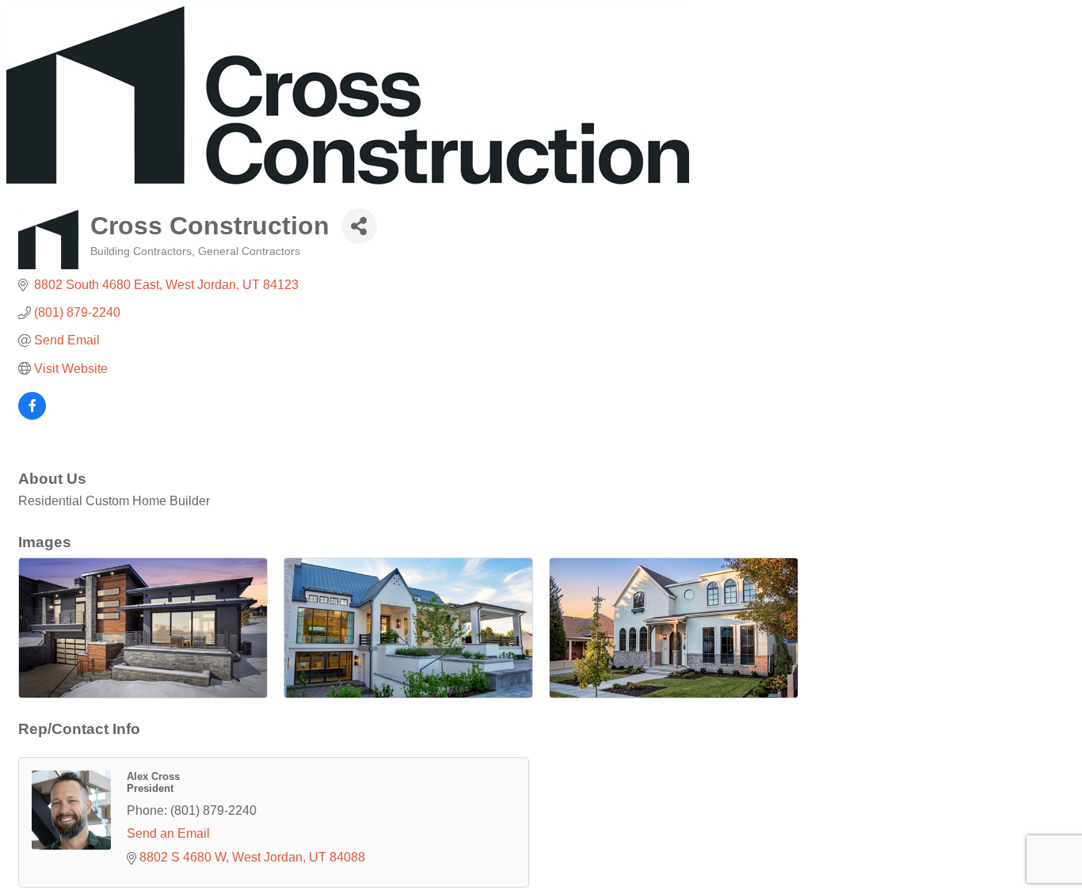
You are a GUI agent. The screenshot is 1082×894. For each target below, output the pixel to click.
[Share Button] (359, 226)
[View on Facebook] (32, 415)
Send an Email (168, 833)
